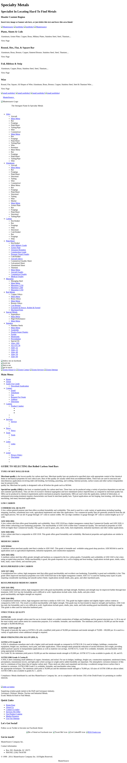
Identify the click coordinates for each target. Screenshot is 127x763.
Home (8, 379)
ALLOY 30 (15, 345)
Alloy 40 (14, 352)
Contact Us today (13, 709)
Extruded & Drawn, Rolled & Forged (25, 308)
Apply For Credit (12, 384)
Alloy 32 (14, 348)
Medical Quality (17, 276)
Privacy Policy (16, 455)
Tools (8, 433)
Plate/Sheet (10, 241)
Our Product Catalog (14, 714)
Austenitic (15, 330)
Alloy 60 (14, 357)
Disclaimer (15, 457)
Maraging (10, 279)
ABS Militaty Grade (19, 245)
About (8, 382)
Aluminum (10, 163)
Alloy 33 (14, 350)
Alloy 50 (14, 354)
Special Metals (11, 312)
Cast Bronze (16, 305)
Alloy (8, 114)
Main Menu (15, 119)
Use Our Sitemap (12, 718)
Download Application (20, 386)
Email (13, 390)
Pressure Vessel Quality (20, 254)
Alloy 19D (15, 343)
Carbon (9, 219)
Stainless (9, 323)
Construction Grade (18, 252)
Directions (15, 402)
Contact (9, 388)
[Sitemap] (51, 370)
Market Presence (12, 716)
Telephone (15, 393)
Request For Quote (18, 397)
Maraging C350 (17, 290)
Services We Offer (13, 712)
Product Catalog (17, 406)
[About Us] (8, 370)
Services (9, 419)
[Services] (37, 370)
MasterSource (9, 97)
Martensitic (15, 337)
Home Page (10, 705)
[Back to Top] (8, 687)
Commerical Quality (19, 274)
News (8, 428)
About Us (10, 707)
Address (14, 399)
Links (8, 442)
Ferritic (13, 334)
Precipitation (16, 339)
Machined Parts (17, 310)
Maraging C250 (17, 285)
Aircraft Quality (17, 272)
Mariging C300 (17, 288)
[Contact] (23, 370)
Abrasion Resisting (18, 250)
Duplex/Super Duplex (19, 332)
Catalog (9, 404)
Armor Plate (15, 248)
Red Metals (10, 292)
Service (14, 422)
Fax (12, 395)
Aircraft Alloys (17, 259)
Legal (8, 453)
